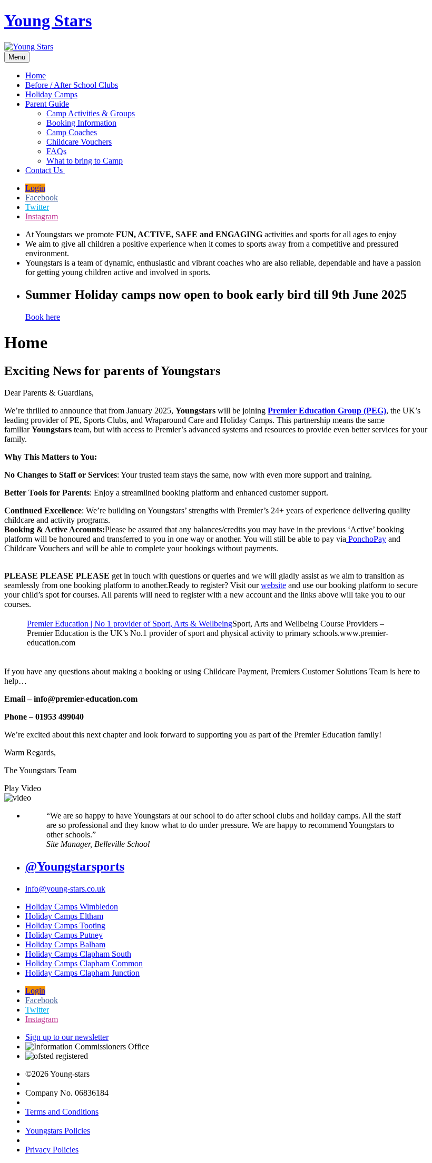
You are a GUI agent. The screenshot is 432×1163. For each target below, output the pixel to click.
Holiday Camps (51, 94)
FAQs (56, 151)
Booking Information (81, 122)
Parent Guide (47, 103)
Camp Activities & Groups (90, 113)
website (273, 585)
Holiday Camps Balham (65, 944)
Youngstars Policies (57, 1130)
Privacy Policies (51, 1149)
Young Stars (48, 20)
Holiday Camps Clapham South (78, 953)
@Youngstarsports (74, 866)
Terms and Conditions (62, 1111)
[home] (28, 46)
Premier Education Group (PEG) (327, 410)
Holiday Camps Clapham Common (84, 963)
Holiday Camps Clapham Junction (82, 972)
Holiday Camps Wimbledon (71, 906)
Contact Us (45, 170)
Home (35, 75)
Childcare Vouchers (79, 141)
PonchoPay (366, 538)
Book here (42, 316)
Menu (16, 57)
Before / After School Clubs (71, 84)
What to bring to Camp (84, 160)
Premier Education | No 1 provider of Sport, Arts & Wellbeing (129, 623)
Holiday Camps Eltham (64, 916)
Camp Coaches (71, 132)
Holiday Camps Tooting (65, 925)
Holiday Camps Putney (64, 935)
